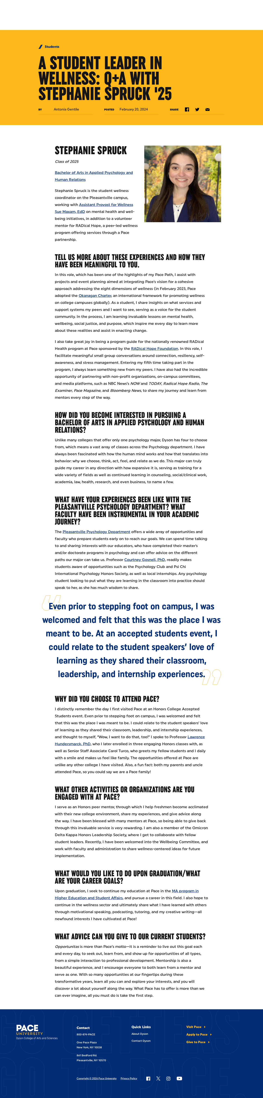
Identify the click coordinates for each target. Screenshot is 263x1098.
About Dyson (140, 1033)
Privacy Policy (129, 1078)
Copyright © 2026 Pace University (97, 1078)
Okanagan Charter (95, 295)
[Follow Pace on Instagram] (168, 1078)
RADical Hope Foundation (154, 348)
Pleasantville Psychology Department (96, 532)
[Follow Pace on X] (158, 1078)
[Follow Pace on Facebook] (148, 1078)
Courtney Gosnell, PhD (144, 560)
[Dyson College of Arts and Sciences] (38, 1033)
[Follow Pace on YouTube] (179, 1078)
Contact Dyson (141, 1040)
